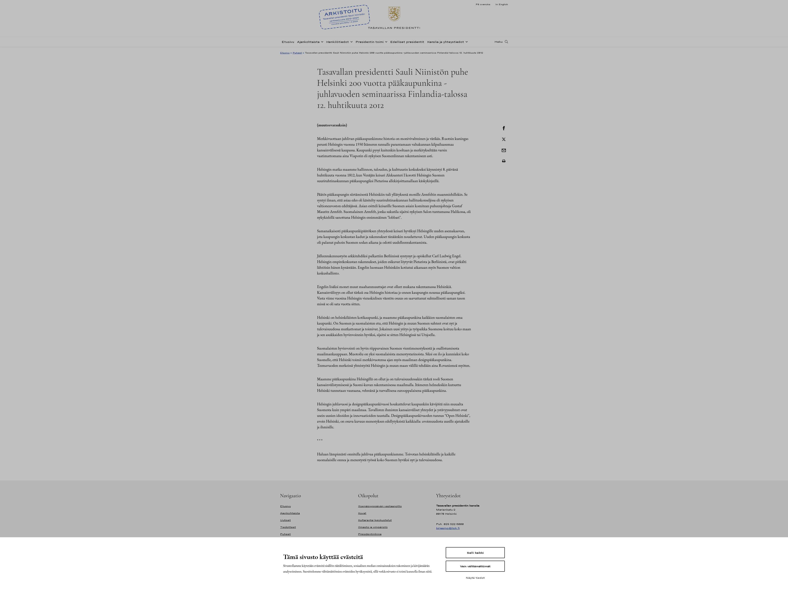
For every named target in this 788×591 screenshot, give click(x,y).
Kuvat (362, 513)
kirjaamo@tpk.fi (448, 528)
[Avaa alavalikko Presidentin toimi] (385, 41)
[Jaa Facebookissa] (504, 127)
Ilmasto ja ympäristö (373, 527)
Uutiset (285, 520)
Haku (499, 41)
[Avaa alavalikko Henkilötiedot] (351, 41)
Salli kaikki (475, 552)
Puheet (297, 52)
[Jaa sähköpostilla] (504, 149)
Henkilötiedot (337, 42)
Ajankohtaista (308, 42)
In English (501, 4)
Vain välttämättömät (475, 566)
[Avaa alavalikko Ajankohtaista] (321, 41)
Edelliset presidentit (407, 42)
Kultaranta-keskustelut (375, 520)
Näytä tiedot (475, 578)
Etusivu (288, 42)
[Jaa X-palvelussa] (504, 138)
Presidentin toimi (369, 42)
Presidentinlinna (369, 534)
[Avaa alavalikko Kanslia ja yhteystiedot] (466, 41)
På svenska (483, 4)
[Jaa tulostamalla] (504, 161)
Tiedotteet (288, 527)
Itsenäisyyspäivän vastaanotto (380, 506)
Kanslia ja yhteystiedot (445, 42)
